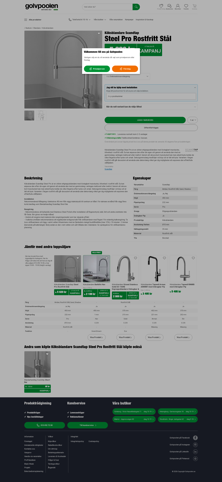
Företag (127, 69)
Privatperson (99, 69)
